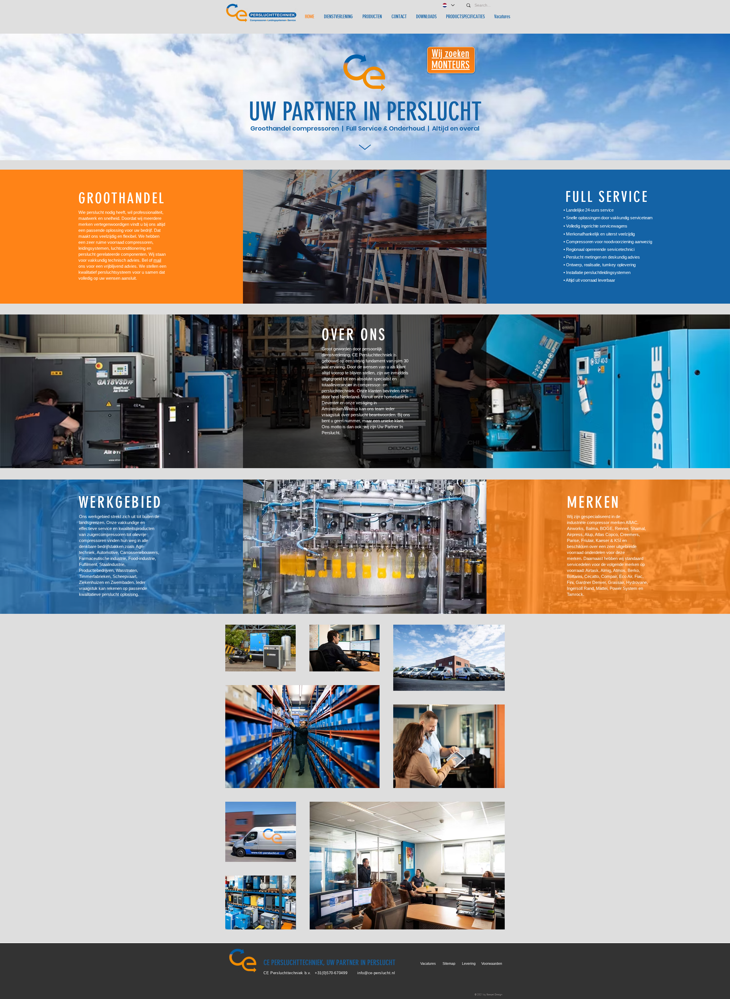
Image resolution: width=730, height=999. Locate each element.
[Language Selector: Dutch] (448, 5)
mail (157, 260)
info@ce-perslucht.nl (376, 973)
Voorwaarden (491, 964)
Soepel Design (494, 994)
